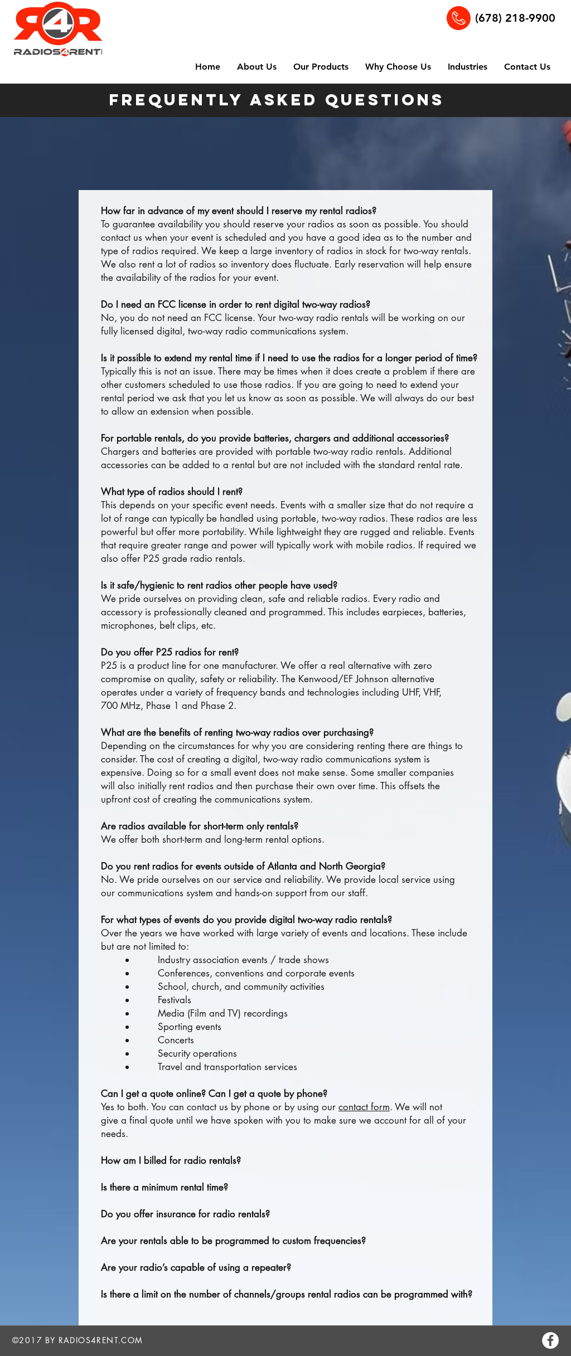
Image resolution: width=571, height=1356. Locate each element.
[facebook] (550, 1340)
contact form (364, 1107)
